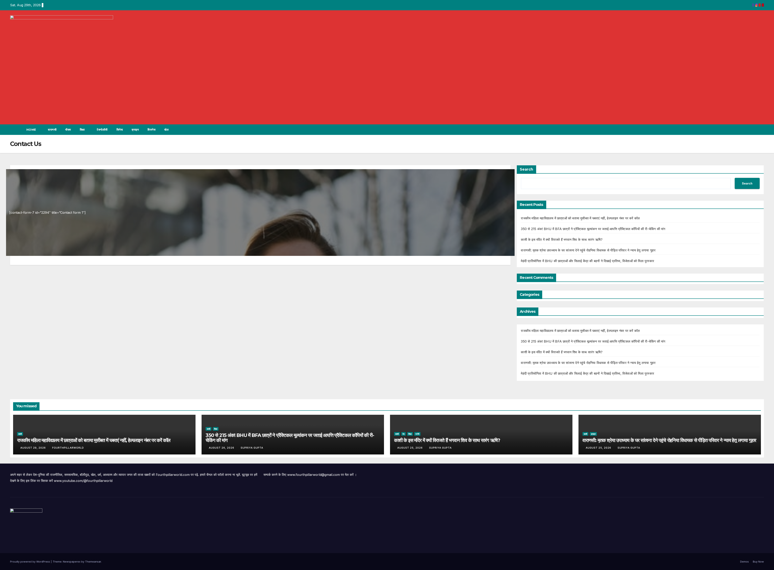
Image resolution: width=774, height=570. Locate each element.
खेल (166, 129)
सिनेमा (120, 129)
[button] (753, 130)
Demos (744, 561)
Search (526, 169)
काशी (20, 434)
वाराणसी (52, 129)
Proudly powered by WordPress (30, 561)
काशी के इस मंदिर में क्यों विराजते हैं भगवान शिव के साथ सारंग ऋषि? (561, 240)
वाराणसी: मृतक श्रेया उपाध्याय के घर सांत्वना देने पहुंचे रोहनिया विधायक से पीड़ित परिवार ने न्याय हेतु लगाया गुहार (588, 250)
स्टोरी (417, 434)
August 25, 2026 (410, 447)
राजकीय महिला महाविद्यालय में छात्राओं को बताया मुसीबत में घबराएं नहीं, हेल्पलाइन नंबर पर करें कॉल (580, 218)
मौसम (68, 129)
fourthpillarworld (68, 447)
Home (31, 129)
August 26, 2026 (222, 447)
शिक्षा (83, 129)
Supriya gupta (252, 447)
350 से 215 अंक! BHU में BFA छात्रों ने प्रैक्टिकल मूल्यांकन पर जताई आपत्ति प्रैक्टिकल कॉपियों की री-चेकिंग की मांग (593, 229)
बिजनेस (151, 129)
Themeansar (93, 561)
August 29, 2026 (33, 447)
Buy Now (758, 561)
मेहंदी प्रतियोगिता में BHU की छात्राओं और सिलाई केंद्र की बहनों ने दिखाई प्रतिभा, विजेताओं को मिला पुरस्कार (587, 261)
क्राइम (135, 129)
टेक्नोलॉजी (102, 129)
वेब (404, 434)
